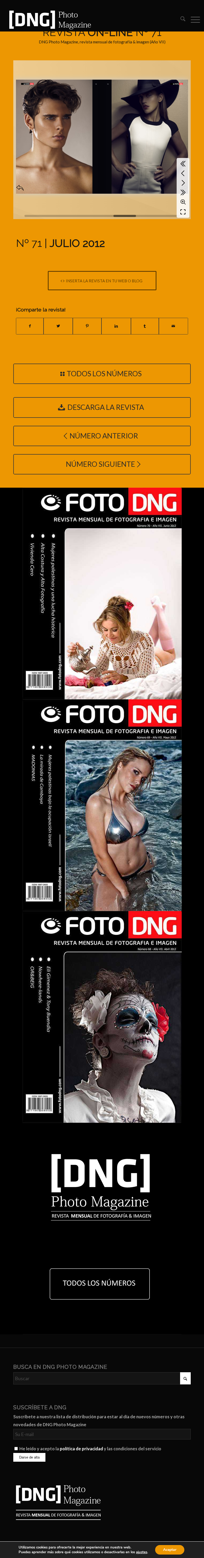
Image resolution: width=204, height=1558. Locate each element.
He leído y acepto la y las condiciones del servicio (90, 1448)
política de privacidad (81, 1448)
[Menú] (192, 19)
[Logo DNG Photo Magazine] (49, 19)
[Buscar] (180, 19)
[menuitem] (180, 19)
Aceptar (169, 1549)
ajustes (141, 1552)
